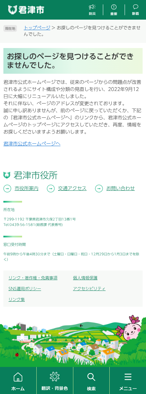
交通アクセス (72, 188)
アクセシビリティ (89, 288)
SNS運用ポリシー (24, 288)
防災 (92, 10)
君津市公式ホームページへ (31, 143)
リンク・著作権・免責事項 (32, 278)
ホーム (18, 380)
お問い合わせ (120, 188)
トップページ (37, 28)
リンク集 (16, 299)
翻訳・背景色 (55, 380)
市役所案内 (26, 188)
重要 (114, 10)
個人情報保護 (85, 278)
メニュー (128, 380)
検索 (91, 380)
